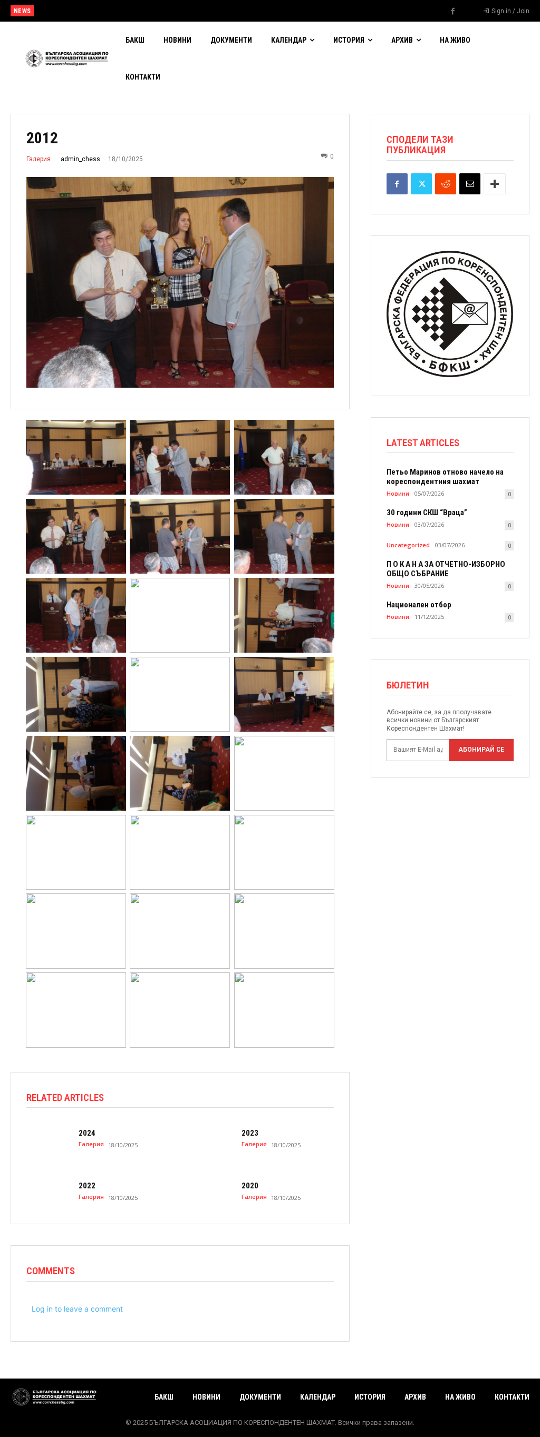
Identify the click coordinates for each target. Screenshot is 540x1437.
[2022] (48, 1191)
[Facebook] (453, 11)
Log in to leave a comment (77, 1308)
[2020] (210, 1191)
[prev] (280, 10)
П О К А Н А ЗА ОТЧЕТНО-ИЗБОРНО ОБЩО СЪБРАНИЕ (446, 568)
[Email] (469, 183)
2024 (87, 1133)
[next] (297, 10)
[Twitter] (421, 183)
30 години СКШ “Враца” (427, 512)
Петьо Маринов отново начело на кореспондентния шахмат (445, 476)
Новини (398, 493)
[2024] (48, 1138)
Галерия (38, 159)
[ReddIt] (445, 183)
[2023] (210, 1138)
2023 (250, 1133)
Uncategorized (408, 545)
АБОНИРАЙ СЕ (481, 749)
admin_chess (80, 159)
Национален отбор (68, 11)
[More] (495, 183)
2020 (250, 1185)
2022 (87, 1185)
